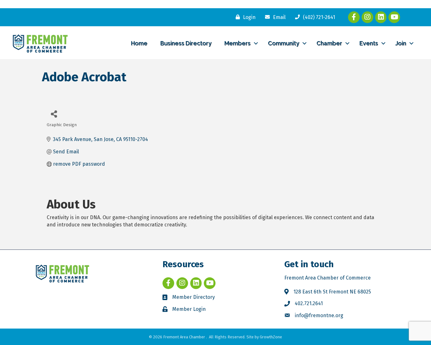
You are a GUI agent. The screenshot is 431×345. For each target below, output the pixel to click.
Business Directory (185, 43)
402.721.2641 (309, 303)
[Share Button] (54, 114)
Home (139, 43)
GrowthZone (271, 337)
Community (283, 43)
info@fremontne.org (319, 315)
